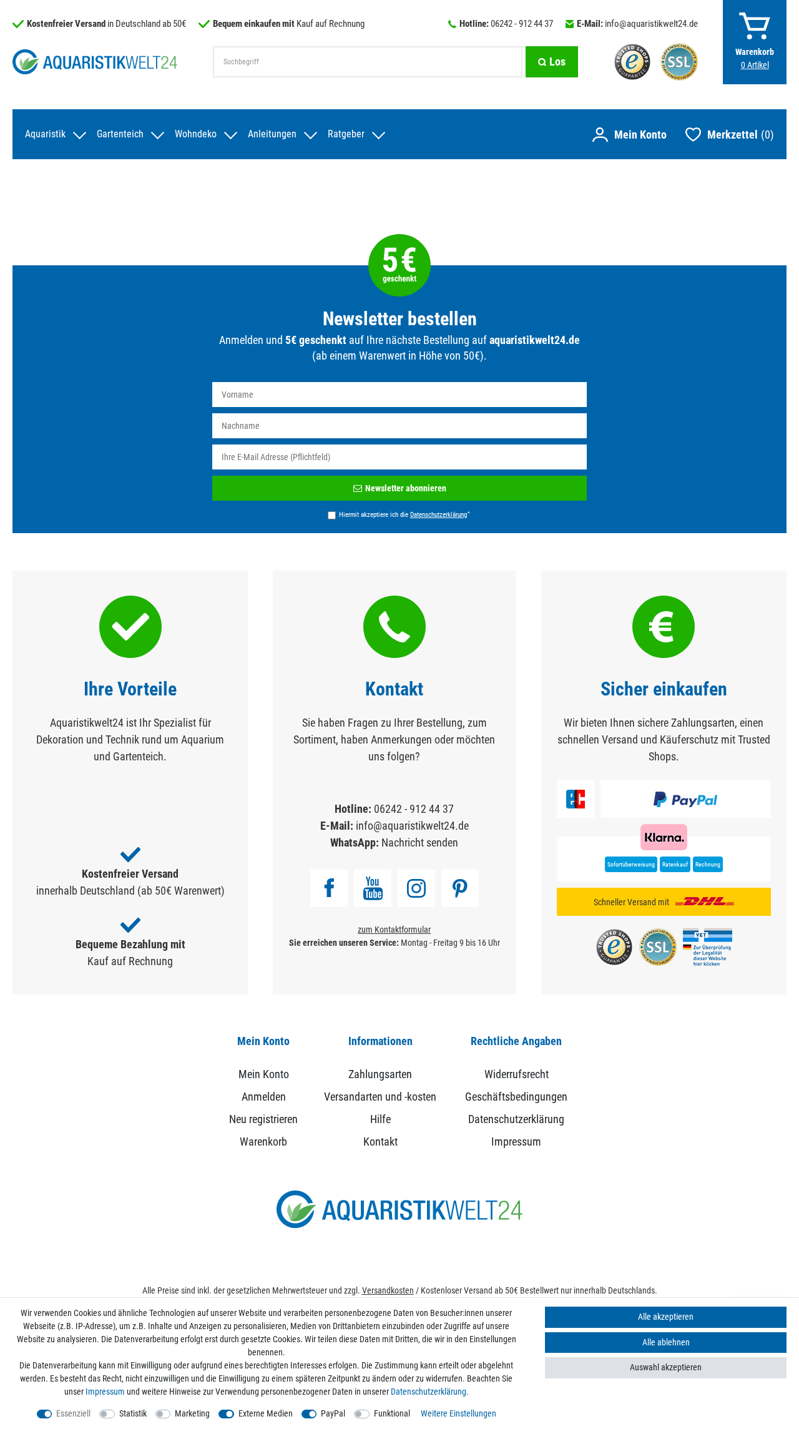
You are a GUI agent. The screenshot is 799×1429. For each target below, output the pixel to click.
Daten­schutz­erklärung (428, 1392)
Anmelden (264, 1096)
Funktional (392, 1413)
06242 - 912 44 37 (522, 23)
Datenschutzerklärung (516, 1119)
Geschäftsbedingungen (516, 1096)
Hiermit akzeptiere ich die (404, 514)
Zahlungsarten (380, 1074)
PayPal (333, 1413)
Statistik (133, 1413)
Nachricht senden (419, 842)
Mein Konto (263, 1074)
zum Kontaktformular (394, 930)
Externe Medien (265, 1413)
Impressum (516, 1141)
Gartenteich (120, 134)
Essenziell (73, 1413)
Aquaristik (45, 134)
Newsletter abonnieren (405, 488)
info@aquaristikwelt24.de (651, 23)
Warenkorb (263, 1141)
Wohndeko (196, 134)
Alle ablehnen (666, 1342)
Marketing (192, 1413)
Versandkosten (388, 1290)
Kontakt (380, 1141)
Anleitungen (272, 134)
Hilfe (380, 1119)
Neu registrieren (263, 1119)
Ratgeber (346, 134)
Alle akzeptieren (666, 1317)
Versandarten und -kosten (380, 1096)
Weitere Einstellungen (458, 1413)
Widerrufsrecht (516, 1074)
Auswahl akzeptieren (666, 1367)
